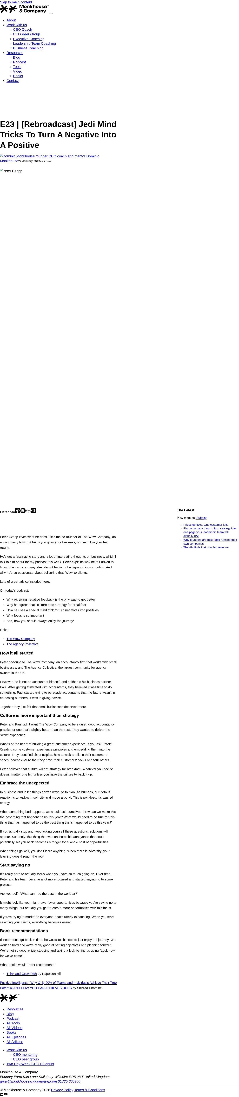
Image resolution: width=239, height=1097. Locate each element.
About (11, 20)
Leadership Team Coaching (34, 43)
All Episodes (16, 1037)
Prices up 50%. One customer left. (205, 524)
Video (17, 71)
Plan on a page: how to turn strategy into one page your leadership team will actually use (209, 532)
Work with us (17, 25)
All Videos (14, 1028)
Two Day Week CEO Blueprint (30, 1064)
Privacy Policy (62, 1090)
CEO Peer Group (26, 34)
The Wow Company (21, 639)
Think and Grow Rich (22, 973)
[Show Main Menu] (51, 13)
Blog (16, 57)
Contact (13, 81)
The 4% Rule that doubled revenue (206, 547)
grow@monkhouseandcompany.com (28, 1081)
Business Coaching (28, 48)
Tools (17, 67)
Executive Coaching (28, 39)
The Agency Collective (22, 644)
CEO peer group (26, 1059)
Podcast (19, 62)
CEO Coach (22, 29)
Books (18, 76)
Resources (15, 53)
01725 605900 (69, 1081)
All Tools (13, 1023)
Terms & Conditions (89, 1090)
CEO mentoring (25, 1054)
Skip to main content (16, 2)
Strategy (201, 518)
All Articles (15, 1042)
